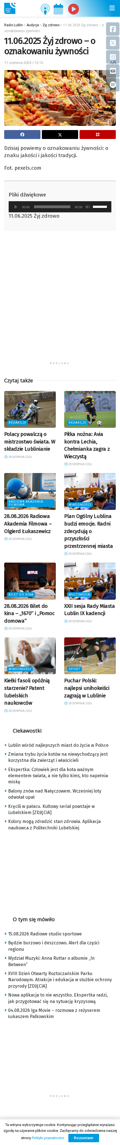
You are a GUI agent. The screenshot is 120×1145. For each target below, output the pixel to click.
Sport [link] (74, 669)
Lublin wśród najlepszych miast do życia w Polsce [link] (58, 745)
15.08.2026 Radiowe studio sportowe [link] (45, 934)
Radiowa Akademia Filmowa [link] (26, 503)
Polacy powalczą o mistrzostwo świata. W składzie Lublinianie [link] (30, 441)
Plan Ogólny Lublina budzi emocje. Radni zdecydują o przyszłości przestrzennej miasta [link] (88, 531)
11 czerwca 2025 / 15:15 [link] (23, 63)
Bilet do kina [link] (21, 594)
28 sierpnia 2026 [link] (20, 457)
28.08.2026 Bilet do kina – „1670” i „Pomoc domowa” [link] (29, 613)
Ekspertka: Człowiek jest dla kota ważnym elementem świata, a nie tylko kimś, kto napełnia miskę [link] (58, 776)
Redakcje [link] (17, 422)
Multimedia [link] (79, 594)
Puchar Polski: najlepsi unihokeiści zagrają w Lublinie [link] (86, 687)
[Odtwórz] (16, 207)
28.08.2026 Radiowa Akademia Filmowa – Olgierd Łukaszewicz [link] (28, 523)
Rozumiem (83, 1138)
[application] (60, 206)
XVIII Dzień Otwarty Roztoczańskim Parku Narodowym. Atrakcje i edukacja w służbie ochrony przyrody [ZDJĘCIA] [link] (60, 980)
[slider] (101, 206)
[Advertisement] (60, 299)
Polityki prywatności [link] (48, 1138)
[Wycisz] (87, 207)
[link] (9, 8)
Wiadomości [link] (80, 505)
